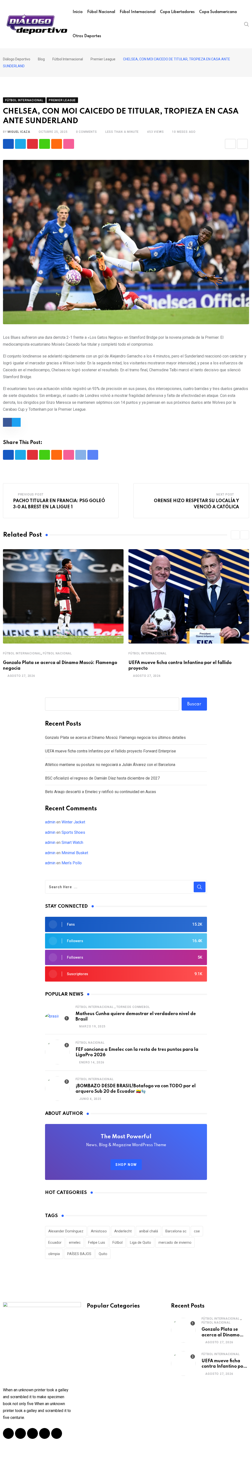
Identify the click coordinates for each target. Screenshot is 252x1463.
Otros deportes (87, 36)
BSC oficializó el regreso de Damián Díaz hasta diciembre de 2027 (102, 778)
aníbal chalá (148, 1231)
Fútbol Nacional (57, 653)
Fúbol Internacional (138, 12)
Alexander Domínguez (65, 1231)
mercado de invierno (174, 1242)
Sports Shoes (73, 832)
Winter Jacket (73, 822)
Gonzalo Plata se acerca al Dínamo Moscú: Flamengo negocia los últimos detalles (115, 737)
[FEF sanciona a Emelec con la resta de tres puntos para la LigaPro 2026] (57, 1052)
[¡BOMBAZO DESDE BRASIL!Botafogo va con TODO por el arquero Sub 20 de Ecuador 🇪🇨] (57, 1088)
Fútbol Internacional (22, 653)
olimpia (54, 1254)
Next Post (225, 494)
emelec (75, 1242)
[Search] (246, 24)
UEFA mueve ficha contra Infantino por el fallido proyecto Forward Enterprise (110, 751)
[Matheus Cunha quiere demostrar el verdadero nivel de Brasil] (57, 1016)
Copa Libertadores (177, 12)
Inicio (78, 12)
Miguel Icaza (19, 132)
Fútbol (117, 1242)
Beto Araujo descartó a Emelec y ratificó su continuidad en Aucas (100, 791)
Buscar (194, 704)
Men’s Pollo (72, 863)
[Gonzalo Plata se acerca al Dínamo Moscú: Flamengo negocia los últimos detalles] (183, 1330)
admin (50, 822)
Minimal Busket (75, 853)
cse (197, 1231)
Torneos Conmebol (133, 1007)
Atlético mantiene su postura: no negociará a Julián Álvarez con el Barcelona (110, 764)
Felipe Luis (96, 1242)
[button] (235, 534)
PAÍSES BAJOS (79, 1254)
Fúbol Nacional (101, 12)
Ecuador (55, 1242)
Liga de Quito (140, 1242)
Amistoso (99, 1231)
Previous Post (31, 494)
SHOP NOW (126, 1165)
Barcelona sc (176, 1231)
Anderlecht (123, 1231)
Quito (103, 1254)
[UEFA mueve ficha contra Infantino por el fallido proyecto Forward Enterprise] (183, 1363)
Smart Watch (72, 842)
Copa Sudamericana (218, 12)
